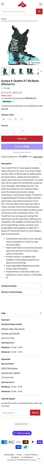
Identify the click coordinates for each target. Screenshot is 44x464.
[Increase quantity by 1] (23, 131)
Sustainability (9, 455)
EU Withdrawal (27, 457)
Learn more (38, 157)
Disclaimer (15, 457)
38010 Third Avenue (9, 368)
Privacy (19, 455)
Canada (21, 424)
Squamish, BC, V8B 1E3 (10, 373)
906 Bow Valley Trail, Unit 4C (13, 329)
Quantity (4, 125)
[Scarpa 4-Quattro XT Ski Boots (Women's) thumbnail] (5, 71)
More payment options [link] (22, 152)
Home (3, 19)
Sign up (35, 412)
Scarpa (7, 88)
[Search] (39, 11)
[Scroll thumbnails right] (41, 71)
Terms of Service (31, 455)
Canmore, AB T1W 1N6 (10, 333)
